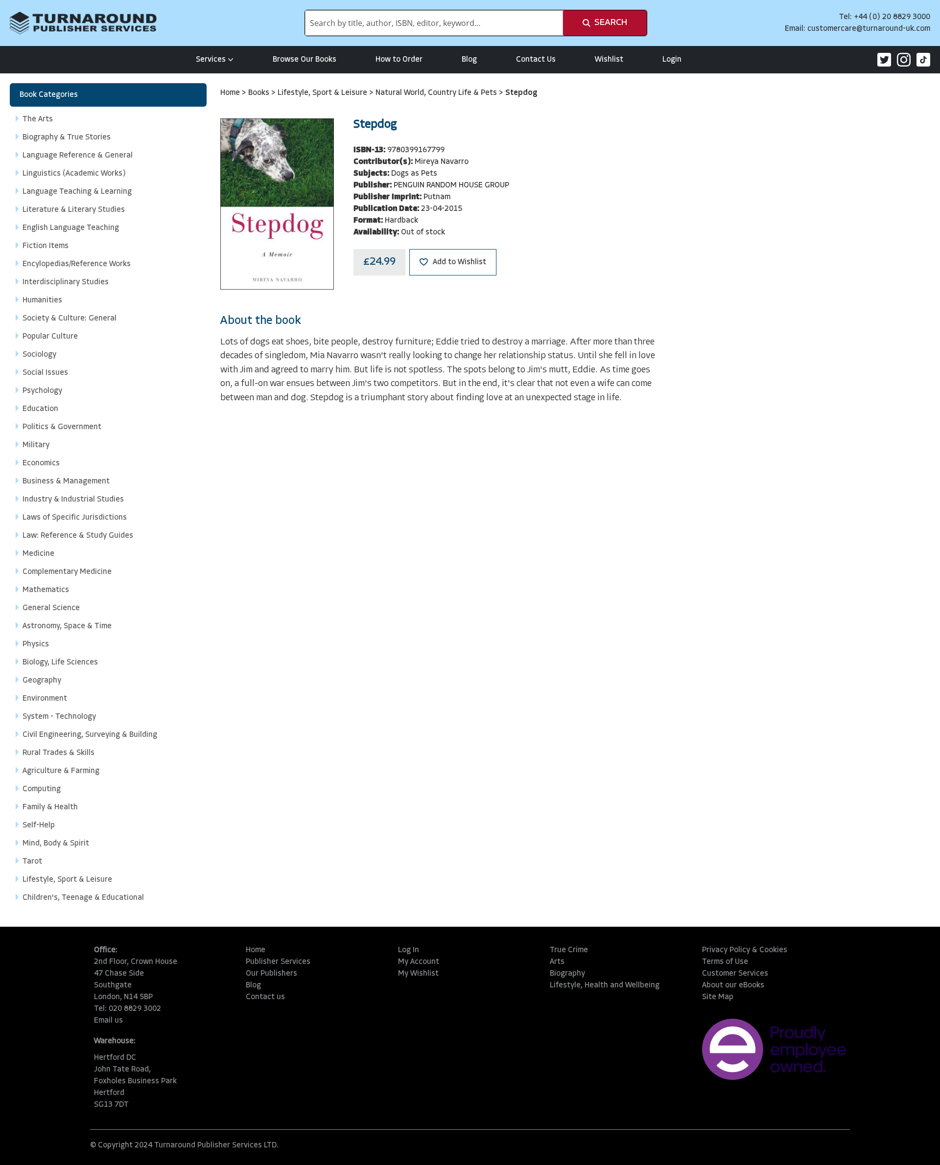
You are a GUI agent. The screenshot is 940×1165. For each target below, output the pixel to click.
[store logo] (83, 23)
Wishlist (609, 60)
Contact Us (536, 60)
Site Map (717, 997)
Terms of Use (725, 962)
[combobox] (434, 23)
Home (231, 93)
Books (259, 93)
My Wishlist (418, 974)
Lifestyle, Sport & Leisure (323, 93)
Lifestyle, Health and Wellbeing (604, 985)
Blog (469, 60)
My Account (418, 962)
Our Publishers (271, 974)
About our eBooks (733, 985)
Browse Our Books (304, 60)
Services (211, 60)
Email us (108, 1021)
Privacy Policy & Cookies (744, 950)
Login (672, 60)
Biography (567, 974)
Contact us (265, 997)
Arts (557, 962)
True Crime (569, 950)
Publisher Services (278, 962)
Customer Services (735, 974)
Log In (408, 950)
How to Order (399, 60)
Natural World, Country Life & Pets (437, 93)
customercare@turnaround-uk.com (868, 29)
